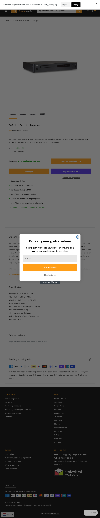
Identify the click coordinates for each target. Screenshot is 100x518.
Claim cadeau (50, 267)
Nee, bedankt (50, 275)
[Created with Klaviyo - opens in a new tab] (50, 282)
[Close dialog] (77, 237)
